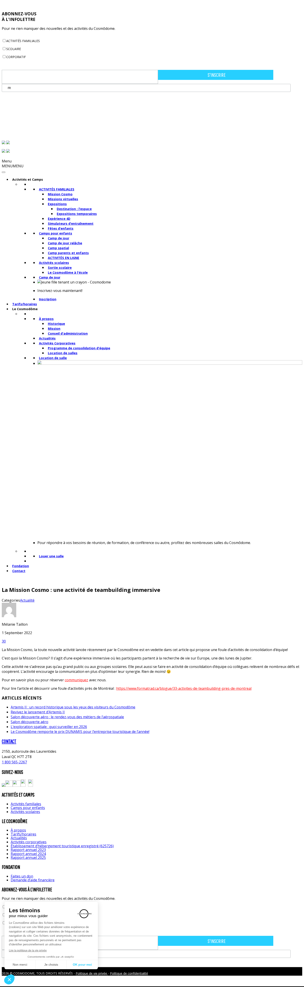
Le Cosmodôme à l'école (68, 272)
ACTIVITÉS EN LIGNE (63, 258)
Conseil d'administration (68, 333)
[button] (13, 166)
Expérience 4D (59, 218)
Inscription (47, 299)
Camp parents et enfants (68, 253)
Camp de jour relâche (65, 243)
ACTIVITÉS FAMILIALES (56, 189)
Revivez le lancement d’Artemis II (38, 712)
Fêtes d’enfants (60, 228)
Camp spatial (58, 248)
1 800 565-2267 (14, 762)
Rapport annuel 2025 (28, 857)
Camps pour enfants (55, 233)
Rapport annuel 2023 (28, 849)
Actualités (47, 338)
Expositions (57, 204)
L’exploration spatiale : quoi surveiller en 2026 (49, 726)
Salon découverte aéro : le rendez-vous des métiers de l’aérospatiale (67, 716)
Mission (54, 328)
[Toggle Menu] (3, 172)
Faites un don (22, 876)
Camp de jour (58, 238)
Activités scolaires (54, 263)
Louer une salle (51, 556)
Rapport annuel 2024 (28, 853)
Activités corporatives (29, 841)
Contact (18, 571)
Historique (56, 324)
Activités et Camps (27, 179)
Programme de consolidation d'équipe (79, 348)
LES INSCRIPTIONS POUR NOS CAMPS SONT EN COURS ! (49, 4)
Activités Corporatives (57, 343)
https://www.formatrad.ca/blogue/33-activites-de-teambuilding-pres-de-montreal (183, 688)
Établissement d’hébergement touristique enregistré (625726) (62, 845)
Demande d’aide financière (33, 880)
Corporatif (16, 57)
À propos (46, 319)
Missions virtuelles (63, 199)
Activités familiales (23, 41)
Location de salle (53, 358)
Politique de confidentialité (129, 973)
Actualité (27, 600)
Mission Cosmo (60, 194)
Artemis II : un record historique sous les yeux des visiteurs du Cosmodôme (73, 707)
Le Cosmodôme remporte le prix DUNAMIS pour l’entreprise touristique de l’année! (80, 731)
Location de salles (62, 353)
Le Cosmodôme (25, 309)
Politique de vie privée (92, 973)
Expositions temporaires (77, 214)
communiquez (76, 680)
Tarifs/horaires (24, 304)
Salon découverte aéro (29, 721)
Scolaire (13, 49)
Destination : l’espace (74, 209)
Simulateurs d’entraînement (70, 223)
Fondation (20, 566)
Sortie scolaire (60, 267)
